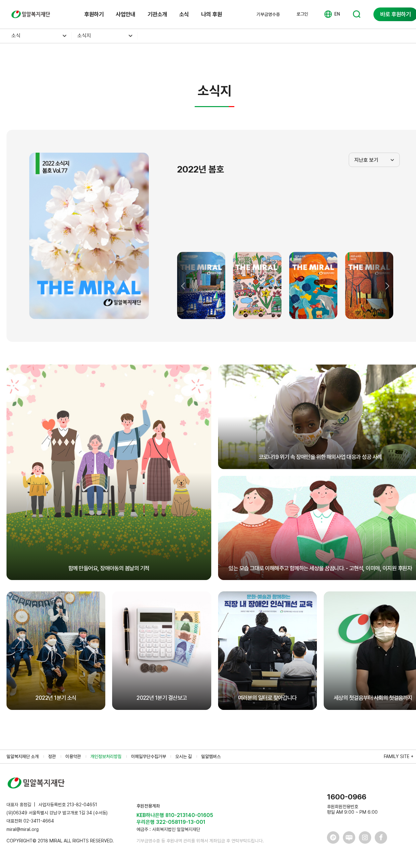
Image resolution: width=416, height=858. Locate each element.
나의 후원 (211, 14)
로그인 (302, 14)
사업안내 (125, 14)
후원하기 (94, 14)
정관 (52, 756)
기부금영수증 (268, 14)
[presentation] (183, 285)
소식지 (84, 36)
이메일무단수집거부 (148, 756)
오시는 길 (183, 756)
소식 (184, 14)
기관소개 (157, 14)
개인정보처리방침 (106, 756)
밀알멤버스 (211, 756)
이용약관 (73, 756)
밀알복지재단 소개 (22, 756)
